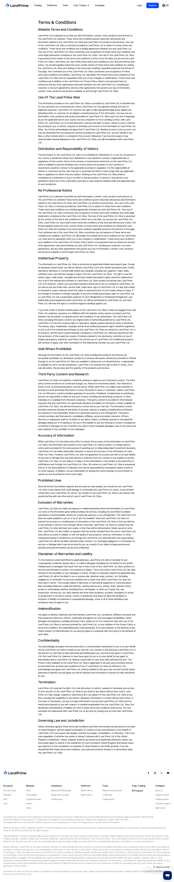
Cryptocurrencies (33, 799)
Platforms (52, 5)
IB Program (137, 790)
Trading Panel (108, 799)
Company (99, 5)
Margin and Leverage (60, 795)
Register (153, 5)
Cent (5, 803)
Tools (65, 5)
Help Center (160, 808)
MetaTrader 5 (87, 795)
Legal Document (162, 795)
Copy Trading (79, 5)
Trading (38, 5)
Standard (7, 795)
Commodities (31, 795)
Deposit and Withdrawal (61, 790)
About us (159, 790)
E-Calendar (107, 795)
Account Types (9, 790)
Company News (162, 799)
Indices (29, 803)
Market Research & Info (112, 790)
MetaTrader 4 (87, 790)
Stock (28, 808)
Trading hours (57, 799)
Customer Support (163, 803)
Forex (28, 790)
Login (139, 5)
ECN (5, 799)
